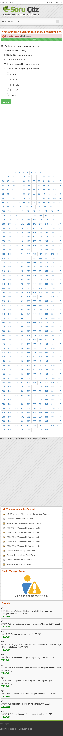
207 (59, 250)
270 (16, 280)
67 (29, 194)
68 (34, 194)
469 (9, 365)
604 (40, 421)
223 (34, 258)
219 (9, 258)
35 (49, 181)
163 (34, 233)
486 (53, 370)
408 (3, 340)
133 (34, 220)
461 (22, 361)
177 (59, 237)
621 (22, 430)
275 (46, 280)
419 (9, 344)
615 (46, 425)
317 (59, 297)
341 (22, 310)
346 (53, 310)
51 (8, 190)
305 (46, 293)
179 (9, 241)
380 (16, 327)
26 (3, 181)
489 (9, 374)
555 (46, 400)
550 (16, 400)
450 (16, 357)
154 (40, 228)
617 (59, 425)
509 (9, 383)
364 (40, 318)
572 (28, 408)
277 (59, 280)
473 (34, 365)
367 (59, 318)
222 (28, 258)
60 (54, 190)
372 (28, 323)
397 (59, 331)
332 (28, 306)
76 (13, 198)
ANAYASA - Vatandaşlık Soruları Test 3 (23, 532)
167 (59, 233)
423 (34, 344)
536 (53, 391)
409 (9, 340)
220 (16, 258)
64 (13, 194)
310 (16, 297)
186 (53, 241)
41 (19, 185)
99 (8, 207)
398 (3, 336)
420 (16, 344)
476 (53, 365)
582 (28, 413)
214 (40, 254)
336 (53, 306)
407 (59, 336)
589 (9, 417)
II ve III (13, 79)
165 (46, 233)
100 (14, 207)
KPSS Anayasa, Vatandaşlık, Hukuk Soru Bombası (29, 514)
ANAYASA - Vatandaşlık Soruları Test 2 (23, 528)
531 (22, 391)
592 (28, 417)
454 (40, 357)
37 (60, 181)
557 (59, 400)
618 (3, 430)
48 (54, 185)
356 (53, 314)
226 (53, 258)
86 (3, 203)
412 (28, 340)
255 (46, 271)
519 (9, 387)
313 (34, 297)
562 (28, 404)
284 (40, 284)
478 (3, 370)
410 (16, 340)
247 (59, 267)
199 (9, 250)
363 (34, 318)
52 (13, 190)
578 (3, 413)
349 (9, 314)
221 (22, 258)
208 (3, 254)
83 (49, 198)
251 (22, 271)
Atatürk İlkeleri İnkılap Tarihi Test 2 (21, 555)
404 (40, 336)
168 (3, 237)
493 (34, 374)
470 (16, 365)
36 (54, 181)
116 (51, 211)
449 (9, 357)
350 (16, 314)
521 (22, 387)
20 (34, 177)
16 (13, 177)
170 (16, 237)
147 (59, 224)
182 (28, 241)
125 (46, 215)
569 (9, 408)
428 (3, 348)
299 (9, 293)
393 (34, 331)
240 (16, 267)
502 (28, 378)
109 (9, 211)
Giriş (12, 2)
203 (34, 250)
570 (16, 408)
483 (34, 370)
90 (24, 203)
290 (16, 288)
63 (8, 194)
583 (34, 413)
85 (60, 198)
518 (3, 387)
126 (52, 215)
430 (16, 348)
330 (16, 306)
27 (8, 181)
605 (46, 421)
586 (53, 413)
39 (8, 185)
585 (46, 413)
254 (40, 271)
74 (3, 198)
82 (44, 198)
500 (16, 378)
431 (22, 348)
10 (40, 173)
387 (59, 327)
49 (60, 185)
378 (3, 327)
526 (53, 387)
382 (28, 327)
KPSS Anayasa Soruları (37, 438)
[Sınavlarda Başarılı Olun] (20, 10)
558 (3, 404)
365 (46, 318)
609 (9, 425)
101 (20, 207)
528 (3, 391)
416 (52, 340)
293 (34, 288)
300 (16, 293)
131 (22, 220)
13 (56, 173)
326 (53, 301)
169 (9, 237)
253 (34, 271)
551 (22, 400)
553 (34, 400)
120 (15, 215)
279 (9, 284)
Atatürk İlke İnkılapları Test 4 (19, 564)
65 (19, 194)
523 (34, 387)
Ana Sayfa (59, 2)
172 (28, 237)
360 (16, 318)
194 (40, 245)
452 (28, 357)
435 (46, 348)
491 (22, 374)
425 (46, 344)
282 (28, 284)
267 (59, 276)
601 (22, 421)
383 (34, 327)
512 (28, 383)
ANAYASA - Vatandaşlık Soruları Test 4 (23, 537)
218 (3, 258)
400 (16, 336)
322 (28, 301)
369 (9, 323)
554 (40, 400)
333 (34, 306)
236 (53, 263)
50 (3, 190)
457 (59, 357)
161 (22, 233)
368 (3, 323)
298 (3, 293)
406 (53, 336)
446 (53, 353)
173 (34, 237)
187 (59, 241)
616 (52, 425)
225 (46, 258)
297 (59, 288)
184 (40, 241)
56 (34, 190)
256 (53, 271)
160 (16, 233)
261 (22, 276)
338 (3, 310)
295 (46, 288)
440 (16, 353)
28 (13, 181)
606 (53, 421)
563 (34, 404)
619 (9, 430)
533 (34, 391)
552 (28, 400)
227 (59, 258)
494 (40, 374)
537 (59, 391)
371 (22, 323)
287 (59, 284)
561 (22, 404)
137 (59, 220)
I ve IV (13, 74)
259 (9, 276)
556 (53, 400)
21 (39, 177)
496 (53, 374)
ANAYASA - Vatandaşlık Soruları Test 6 (23, 546)
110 (16, 211)
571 (22, 408)
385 (46, 327)
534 (40, 391)
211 (22, 254)
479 (9, 370)
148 (3, 228)
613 (34, 425)
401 (22, 336)
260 (16, 276)
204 (40, 250)
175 (46, 237)
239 (9, 267)
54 (24, 190)
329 (9, 306)
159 (9, 233)
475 (46, 365)
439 (9, 353)
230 (16, 263)
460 (16, 361)
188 (3, 245)
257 (59, 271)
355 (46, 314)
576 (53, 408)
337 (59, 306)
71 (49, 194)
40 (13, 185)
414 (40, 340)
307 (59, 293)
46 (44, 185)
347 (59, 310)
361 (22, 318)
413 (34, 340)
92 (34, 203)
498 (3, 378)
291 (22, 288)
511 (22, 383)
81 (39, 198)
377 (59, 323)
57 (39, 190)
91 (29, 203)
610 (16, 425)
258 (3, 276)
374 (40, 323)
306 (53, 293)
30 (24, 181)
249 (9, 271)
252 (28, 271)
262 (28, 276)
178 (3, 241)
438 (3, 353)
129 (9, 220)
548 (3, 400)
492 (28, 374)
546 (53, 395)
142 (28, 224)
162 (28, 233)
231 (22, 263)
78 (24, 198)
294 (40, 288)
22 (44, 177)
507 (59, 378)
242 (28, 267)
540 (16, 395)
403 (34, 336)
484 (40, 370)
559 (9, 404)
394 (40, 331)
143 (34, 224)
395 (46, 331)
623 (34, 430)
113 (33, 211)
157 (59, 228)
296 (53, 288)
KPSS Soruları (18, 438)
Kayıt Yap (3, 2)
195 (46, 245)
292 (28, 288)
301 (22, 293)
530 (16, 391)
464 (40, 361)
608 (3, 425)
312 (28, 297)
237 (59, 263)
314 (40, 297)
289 (9, 288)
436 (53, 348)
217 (59, 254)
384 (40, 327)
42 (24, 185)
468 (3, 365)
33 (39, 181)
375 (46, 323)
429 (9, 348)
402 (28, 336)
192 (28, 245)
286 (53, 284)
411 (22, 340)
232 (28, 263)
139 (9, 224)
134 (40, 220)
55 (29, 190)
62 (3, 194)
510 (16, 383)
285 (46, 284)
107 (57, 207)
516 (52, 383)
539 (9, 395)
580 (16, 413)
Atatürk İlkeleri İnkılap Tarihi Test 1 (21, 551)
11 (45, 173)
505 (46, 378)
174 (40, 237)
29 (19, 181)
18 (24, 177)
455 (46, 357)
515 (46, 383)
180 (16, 241)
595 (46, 417)
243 (34, 267)
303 (34, 293)
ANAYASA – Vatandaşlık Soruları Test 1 (24, 523)
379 (9, 327)
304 (40, 293)
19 (29, 177)
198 (3, 250)
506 (53, 378)
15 (8, 177)
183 (34, 241)
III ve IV (14, 90)
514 (40, 383)
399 (9, 336)
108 (3, 211)
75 (8, 198)
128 (3, 220)
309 (9, 297)
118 (3, 215)
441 (22, 353)
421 (22, 344)
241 (22, 267)
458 (3, 361)
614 (40, 425)
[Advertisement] (31, 136)
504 (40, 378)
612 (28, 425)
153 (34, 228)
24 (54, 177)
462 (28, 361)
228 (3, 263)
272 (28, 280)
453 (34, 357)
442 (28, 353)
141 (22, 224)
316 (52, 297)
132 (28, 220)
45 (39, 185)
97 (60, 203)
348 (3, 314)
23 (49, 177)
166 (53, 233)
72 (54, 194)
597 (59, 417)
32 (34, 181)
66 (24, 194)
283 (34, 284)
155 (46, 228)
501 (22, 378)
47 (49, 185)
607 (59, 421)
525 (46, 387)
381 (22, 327)
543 (34, 395)
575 (46, 408)
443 (34, 353)
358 (3, 318)
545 (46, 395)
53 (19, 190)
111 (22, 211)
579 (9, 413)
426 (53, 344)
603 (34, 421)
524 (40, 387)
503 (34, 378)
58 (44, 190)
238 (3, 267)
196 (53, 245)
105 (44, 207)
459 (9, 361)
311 (22, 297)
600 (16, 421)
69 (39, 194)
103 (32, 207)
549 (9, 400)
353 (34, 314)
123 (34, 215)
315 (46, 297)
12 (50, 173)
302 (28, 293)
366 (53, 318)
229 (9, 263)
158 (3, 233)
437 (59, 348)
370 (16, 323)
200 (16, 250)
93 (39, 203)
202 (28, 250)
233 (34, 263)
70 (44, 194)
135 (46, 220)
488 (3, 374)
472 (28, 365)
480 (16, 370)
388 (3, 331)
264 (40, 276)
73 (60, 194)
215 (46, 254)
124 (40, 215)
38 (3, 185)
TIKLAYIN (5, 616)
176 (53, 237)
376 (53, 323)
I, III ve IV (14, 85)
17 (19, 177)
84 (54, 198)
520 (16, 387)
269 (9, 280)
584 (40, 413)
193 (34, 245)
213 (34, 254)
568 (3, 408)
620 (16, 430)
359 (9, 318)
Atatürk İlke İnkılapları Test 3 (19, 560)
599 (9, 421)
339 (9, 310)
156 (53, 228)
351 (22, 314)
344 (40, 310)
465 (46, 361)
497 (59, 374)
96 (54, 203)
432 (28, 348)
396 (53, 331)
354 (40, 314)
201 (22, 250)
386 (53, 327)
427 (59, 344)
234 (40, 263)
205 (46, 250)
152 (28, 228)
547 (59, 395)
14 (3, 177)
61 (60, 190)
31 (29, 181)
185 (46, 241)
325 (46, 301)
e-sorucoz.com (11, 21)
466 (53, 361)
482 (28, 370)
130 (16, 220)
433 (34, 348)
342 (28, 310)
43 (29, 185)
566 (53, 404)
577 (59, 408)
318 (3, 301)
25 (60, 177)
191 (22, 245)
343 (34, 310)
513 (34, 383)
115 (45, 211)
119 (9, 215)
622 (28, 430)
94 (44, 203)
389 (9, 331)
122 (28, 215)
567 (59, 404)
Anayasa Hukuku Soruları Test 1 (20, 519)
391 (22, 331)
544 (40, 395)
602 (28, 421)
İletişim (49, 2)
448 (3, 357)
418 (3, 344)
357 (59, 314)
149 (9, 228)
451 (22, 357)
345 (46, 310)
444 (40, 353)
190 (16, 245)
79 (29, 198)
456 (53, 357)
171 (22, 237)
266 (53, 276)
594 (40, 417)
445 (46, 353)
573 (34, 408)
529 (9, 391)
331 (22, 306)
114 (39, 211)
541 (22, 395)
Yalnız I (13, 95)
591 (22, 417)
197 (59, 245)
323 (34, 301)
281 (22, 284)
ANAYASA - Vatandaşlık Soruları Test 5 (23, 541)
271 (22, 280)
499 (9, 378)
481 (22, 370)
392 (28, 331)
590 (16, 417)
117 (57, 211)
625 (46, 430)
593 (34, 417)
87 (8, 203)
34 (44, 181)
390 (16, 331)
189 (9, 245)
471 (22, 365)
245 (46, 267)
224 (40, 258)
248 (3, 271)
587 (59, 413)
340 (16, 310)
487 (59, 370)
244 (40, 267)
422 (28, 344)
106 (50, 207)
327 (59, 301)
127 (58, 215)
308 (3, 297)
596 (53, 417)
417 (59, 340)
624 (40, 430)
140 (16, 224)
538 (3, 395)
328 (3, 306)
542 (28, 395)
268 (3, 280)
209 (9, 254)
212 (28, 254)
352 (28, 314)
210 (16, 254)
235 (46, 263)
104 (38, 207)
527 (59, 387)
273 (34, 280)
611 (22, 425)
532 (28, 391)
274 (40, 280)
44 (34, 185)
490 (16, 374)
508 (3, 383)
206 (53, 250)
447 (59, 353)
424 (40, 344)
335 (46, 306)
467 (59, 361)
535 (46, 391)
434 (40, 348)
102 (26, 207)
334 (40, 306)
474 (40, 365)
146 (53, 224)
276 (53, 280)
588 (3, 417)
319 (9, 301)
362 (28, 318)
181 (22, 241)
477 (59, 365)
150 (16, 228)
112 (27, 211)
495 (46, 374)
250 (16, 271)
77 (19, 198)
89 (19, 203)
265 (46, 276)
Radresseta (26, 36)
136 (53, 220)
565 (46, 404)
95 (49, 203)
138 (3, 224)
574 (40, 408)
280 (16, 284)
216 (52, 254)
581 (22, 413)
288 (3, 288)
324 (40, 301)
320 (16, 301)
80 (34, 198)
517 (59, 383)
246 (53, 267)
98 (3, 207)
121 (21, 215)
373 (34, 323)
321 (22, 301)
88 (13, 203)
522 (28, 387)
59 (49, 190)
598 (3, 421)
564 (40, 404)
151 (22, 228)
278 (3, 284)
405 (46, 336)
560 (16, 404)
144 (40, 224)
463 (34, 361)
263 (34, 276)
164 (40, 233)
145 (46, 224)
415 (46, 340)
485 (46, 370)
